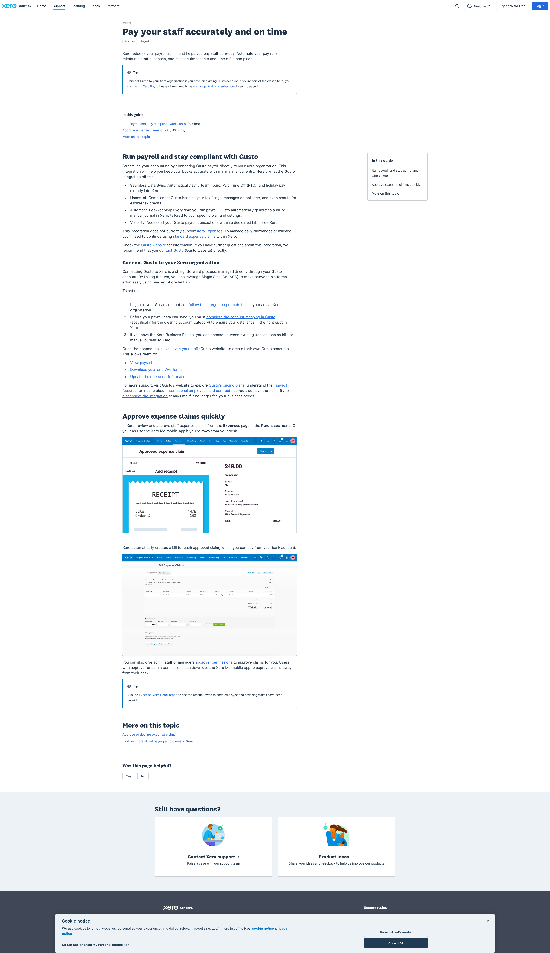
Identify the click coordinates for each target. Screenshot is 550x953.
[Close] (488, 920)
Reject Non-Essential (396, 932)
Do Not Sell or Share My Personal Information (96, 945)
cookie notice (263, 928)
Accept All (395, 943)
